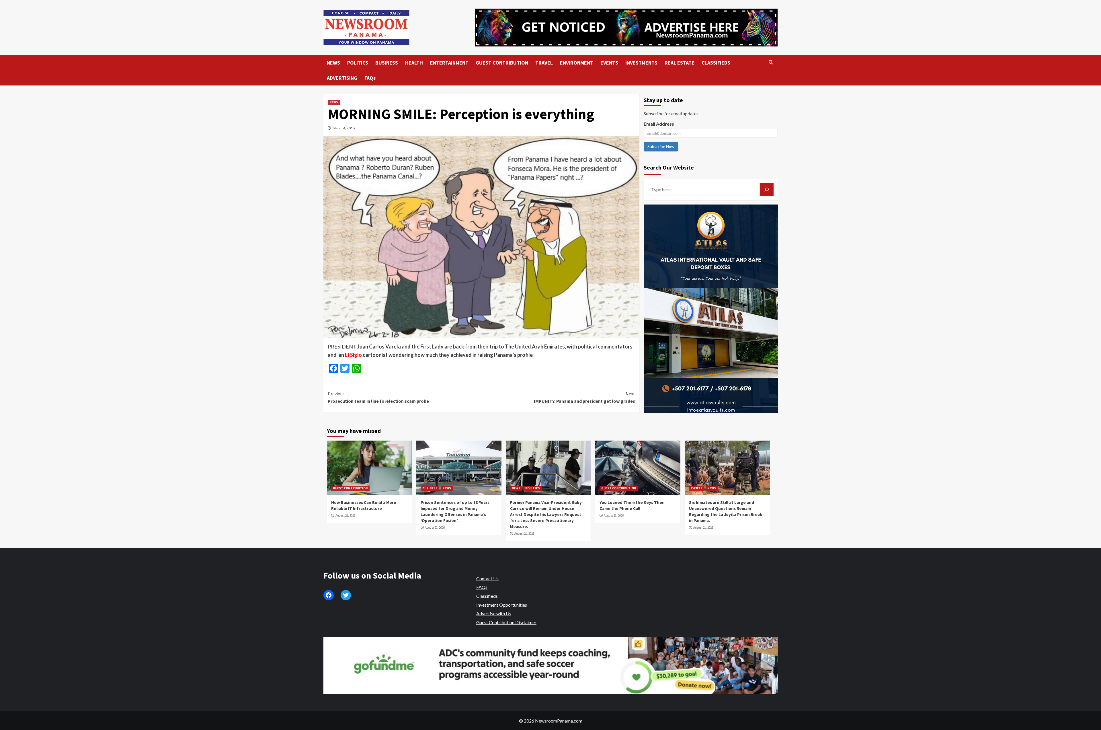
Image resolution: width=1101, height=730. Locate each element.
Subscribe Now (660, 146)
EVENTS (609, 62)
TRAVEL (544, 62)
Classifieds (487, 596)
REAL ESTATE (679, 62)
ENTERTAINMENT (449, 62)
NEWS (333, 62)
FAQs (370, 78)
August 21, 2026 (345, 515)
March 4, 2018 (344, 128)
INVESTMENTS (641, 62)
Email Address (659, 123)
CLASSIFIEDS (716, 62)
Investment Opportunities (501, 605)
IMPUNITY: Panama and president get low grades (584, 397)
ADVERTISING (342, 78)
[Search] (770, 62)
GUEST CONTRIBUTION (502, 62)
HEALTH (414, 62)
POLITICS (357, 62)
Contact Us (487, 578)
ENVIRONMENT (576, 62)
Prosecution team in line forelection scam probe (378, 397)
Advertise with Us (493, 613)
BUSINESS (386, 62)
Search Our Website (669, 167)
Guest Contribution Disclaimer (506, 622)
